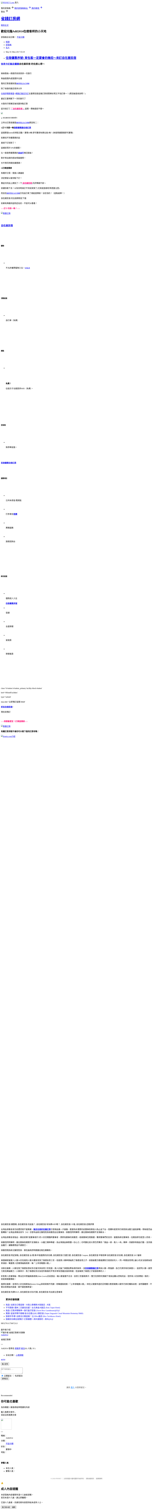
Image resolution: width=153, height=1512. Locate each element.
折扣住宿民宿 (6, 707)
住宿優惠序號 (11, 603)
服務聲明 (99, 1478)
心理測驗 (19, 1355)
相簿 (8, 42)
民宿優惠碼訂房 (91, 1268)
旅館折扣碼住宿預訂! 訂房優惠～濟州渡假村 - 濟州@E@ (29, 1319)
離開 (13, 1507)
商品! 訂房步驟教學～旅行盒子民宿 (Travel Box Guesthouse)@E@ (33, 1310)
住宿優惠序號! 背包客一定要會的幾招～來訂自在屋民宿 (41, 57)
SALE (27, 268)
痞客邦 (18, 1348)
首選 (15, 514)
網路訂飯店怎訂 (22, 94)
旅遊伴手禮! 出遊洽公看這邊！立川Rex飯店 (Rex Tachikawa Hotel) (33, 1316)
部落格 (8, 45)
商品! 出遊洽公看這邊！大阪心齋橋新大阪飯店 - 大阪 (28, 1305)
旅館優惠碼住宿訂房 (22, 128)
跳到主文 (5, 25)
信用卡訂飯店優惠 (10, 64)
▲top (3, 1359)
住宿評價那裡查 (7, 94)
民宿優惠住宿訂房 (8, 463)
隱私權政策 (90, 1478)
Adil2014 (4, 1335)
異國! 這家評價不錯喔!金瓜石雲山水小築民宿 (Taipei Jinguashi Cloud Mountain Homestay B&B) (44, 1313)
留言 (23, 1348)
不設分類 (20, 37)
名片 (8, 48)
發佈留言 (5, 1379)
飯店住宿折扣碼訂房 (42, 1229)
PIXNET (58, 1478)
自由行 (21, 153)
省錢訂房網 (10, 18)
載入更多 (5, 1364)
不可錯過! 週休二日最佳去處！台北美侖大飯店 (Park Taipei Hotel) (33, 1308)
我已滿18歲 (6, 1507)
